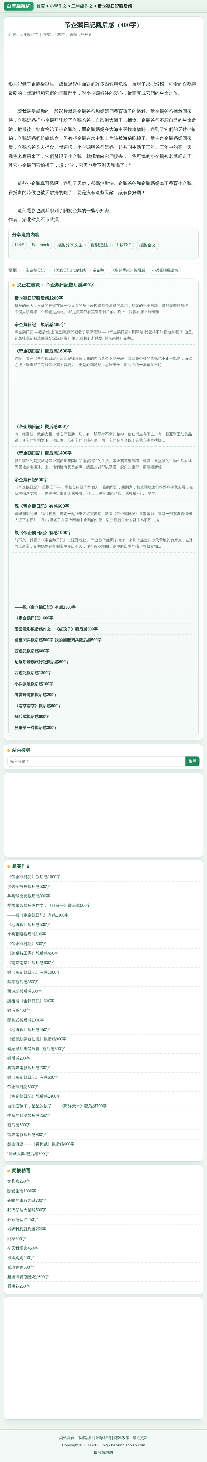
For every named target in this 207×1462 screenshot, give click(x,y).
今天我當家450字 (22, 1248)
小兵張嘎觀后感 (165, 270)
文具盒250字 (18, 1181)
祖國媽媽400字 (20, 1257)
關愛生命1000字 (21, 1191)
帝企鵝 (98, 270)
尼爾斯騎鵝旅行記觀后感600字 (42, 661)
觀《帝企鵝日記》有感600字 (32, 1077)
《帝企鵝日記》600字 (34, 618)
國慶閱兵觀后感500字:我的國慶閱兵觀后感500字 (58, 639)
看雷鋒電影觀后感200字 (36, 694)
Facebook (40, 245)
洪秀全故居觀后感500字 (28, 886)
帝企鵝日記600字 (22, 1086)
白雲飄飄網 (103, 1452)
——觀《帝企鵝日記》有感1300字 (45, 607)
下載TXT (123, 245)
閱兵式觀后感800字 (32, 716)
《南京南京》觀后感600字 (38, 705)
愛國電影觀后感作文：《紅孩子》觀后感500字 (56, 629)
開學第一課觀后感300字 (36, 727)
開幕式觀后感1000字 (25, 1020)
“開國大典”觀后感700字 (28, 1153)
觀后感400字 (18, 1010)
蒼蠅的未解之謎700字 (26, 1200)
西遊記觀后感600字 (32, 651)
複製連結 (99, 245)
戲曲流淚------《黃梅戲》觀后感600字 (40, 1144)
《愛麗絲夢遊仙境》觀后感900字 (36, 1039)
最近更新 (140, 1438)
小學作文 (58, 6)
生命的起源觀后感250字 (28, 1115)
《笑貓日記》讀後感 (69, 270)
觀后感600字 (18, 1124)
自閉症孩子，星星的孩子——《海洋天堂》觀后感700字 (57, 1106)
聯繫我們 (103, 1438)
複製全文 (147, 245)
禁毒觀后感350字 (22, 981)
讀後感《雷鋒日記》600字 (30, 1001)
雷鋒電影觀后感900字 (26, 1134)
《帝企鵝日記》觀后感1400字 (33, 1096)
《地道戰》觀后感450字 (28, 1029)
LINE (19, 245)
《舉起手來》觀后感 (128, 270)
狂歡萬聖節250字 (22, 1219)
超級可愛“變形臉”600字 (28, 1276)
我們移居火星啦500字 (26, 1209)
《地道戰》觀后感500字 (28, 924)
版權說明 (85, 1438)
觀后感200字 (18, 1058)
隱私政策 (121, 1438)
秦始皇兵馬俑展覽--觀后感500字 (36, 1048)
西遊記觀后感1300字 (33, 672)
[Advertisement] (103, 61)
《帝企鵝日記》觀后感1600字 (33, 876)
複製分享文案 (70, 245)
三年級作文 (82, 6)
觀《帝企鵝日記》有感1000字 (33, 972)
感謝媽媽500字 (20, 1267)
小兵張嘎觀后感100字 (34, 683)
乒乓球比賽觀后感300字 (28, 896)
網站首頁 (66, 1438)
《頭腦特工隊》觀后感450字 (32, 953)
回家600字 (16, 1238)
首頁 (40, 6)
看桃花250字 (18, 1286)
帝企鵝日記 (35, 270)
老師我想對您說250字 (26, 1229)
